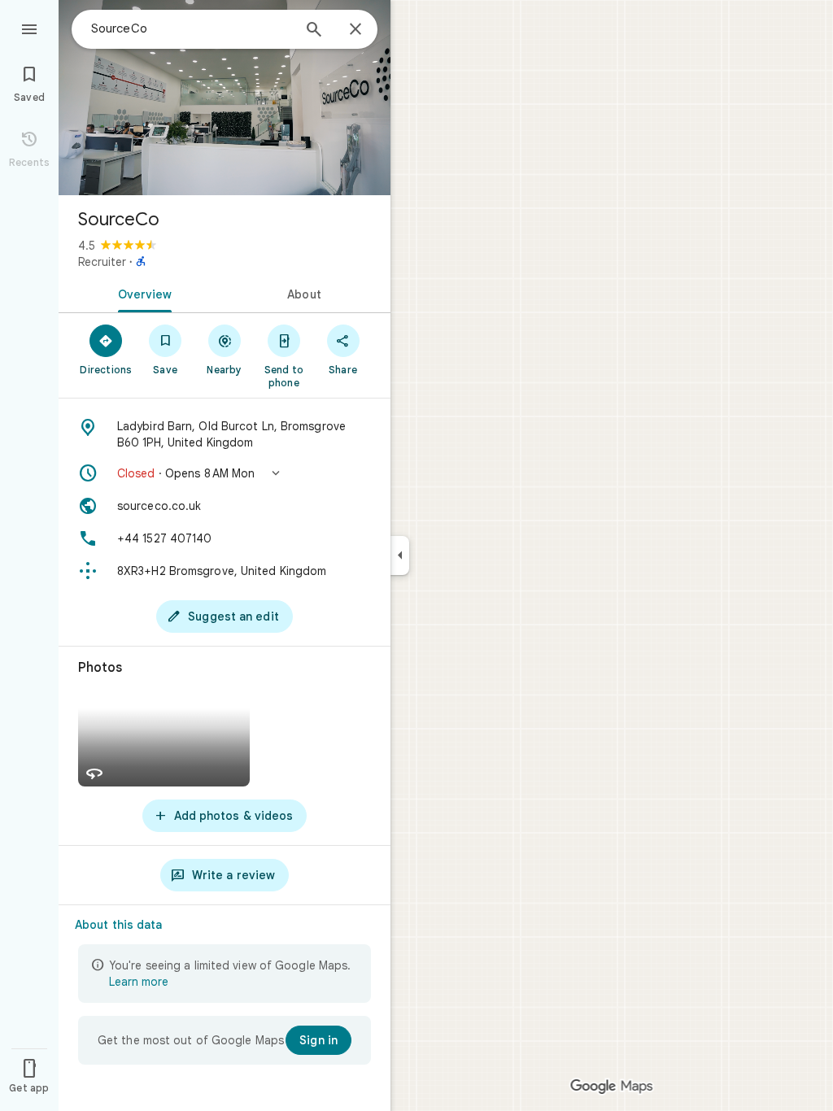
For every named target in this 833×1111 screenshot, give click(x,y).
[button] (224, 473)
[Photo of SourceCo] (224, 97)
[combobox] (191, 28)
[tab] (141, 292)
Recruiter (102, 262)
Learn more (138, 981)
